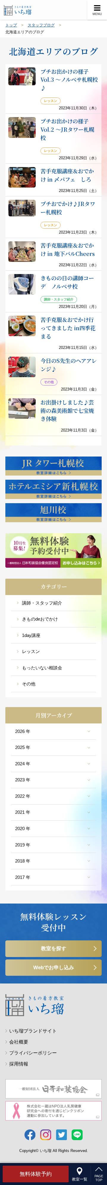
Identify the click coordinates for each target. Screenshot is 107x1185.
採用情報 (18, 1063)
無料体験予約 (36, 1174)
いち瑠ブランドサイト (33, 1030)
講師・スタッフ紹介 (42, 603)
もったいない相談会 (42, 667)
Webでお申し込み (53, 967)
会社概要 (18, 1041)
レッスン (31, 651)
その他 (28, 684)
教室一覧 (79, 1179)
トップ (11, 25)
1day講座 (31, 635)
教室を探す (53, 948)
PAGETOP (99, 1178)
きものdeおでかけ (40, 619)
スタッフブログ (41, 25)
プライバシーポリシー (33, 1052)
